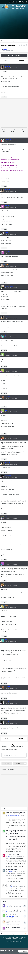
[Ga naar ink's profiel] (2, 640)
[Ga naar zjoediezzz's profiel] (2, 702)
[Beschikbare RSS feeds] (25, 933)
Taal (13, 937)
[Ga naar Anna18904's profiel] (2, 140)
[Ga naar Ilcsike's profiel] (2, 437)
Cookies (20, 938)
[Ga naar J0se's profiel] (2, 606)
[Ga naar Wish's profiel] (2, 233)
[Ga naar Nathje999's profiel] (4, 885)
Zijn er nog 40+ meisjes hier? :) (13, 885)
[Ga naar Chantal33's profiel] (2, 476)
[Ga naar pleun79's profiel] (2, 265)
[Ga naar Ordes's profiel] (4, 928)
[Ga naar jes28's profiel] (2, 370)
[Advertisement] (14, 24)
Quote (5, 96)
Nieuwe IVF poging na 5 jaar (12, 910)
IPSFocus (9, 937)
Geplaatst (11, 67)
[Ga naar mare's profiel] (2, 563)
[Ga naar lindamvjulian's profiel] (2, 286)
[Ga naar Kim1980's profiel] (2, 206)
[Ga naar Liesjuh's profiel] (2, 354)
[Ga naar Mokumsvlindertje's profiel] (4, 915)
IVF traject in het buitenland (12, 914)
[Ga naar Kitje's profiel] (4, 905)
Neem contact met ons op (11, 938)
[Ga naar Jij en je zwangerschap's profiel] (4, 813)
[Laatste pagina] (26, 61)
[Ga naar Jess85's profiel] (4, 831)
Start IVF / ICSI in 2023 (11, 869)
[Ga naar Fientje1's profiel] (2, 252)
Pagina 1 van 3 (13, 60)
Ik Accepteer (23, 951)
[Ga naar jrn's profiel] (2, 410)
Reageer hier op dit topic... (10, 755)
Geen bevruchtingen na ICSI (12, 854)
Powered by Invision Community (14, 941)
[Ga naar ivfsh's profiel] (2, 584)
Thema (17, 937)
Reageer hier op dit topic (14, 55)
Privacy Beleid (23, 937)
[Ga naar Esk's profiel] (2, 336)
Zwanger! (11, 50)
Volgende (21, 60)
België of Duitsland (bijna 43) (13, 927)
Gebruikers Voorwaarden (6, 952)
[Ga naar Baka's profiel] (4, 855)
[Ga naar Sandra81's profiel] (2, 66)
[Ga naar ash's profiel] (4, 910)
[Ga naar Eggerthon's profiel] (4, 870)
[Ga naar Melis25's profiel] (2, 397)
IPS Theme (3, 937)
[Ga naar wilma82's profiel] (2, 517)
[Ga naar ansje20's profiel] (4, 922)
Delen (7, 763)
